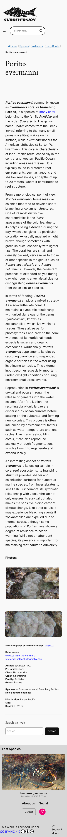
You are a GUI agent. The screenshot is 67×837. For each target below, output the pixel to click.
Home (14, 46)
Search (52, 730)
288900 (49, 645)
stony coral (47, 112)
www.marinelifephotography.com (23, 659)
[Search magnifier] (41, 30)
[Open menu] (4, 31)
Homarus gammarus (33, 793)
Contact (29, 812)
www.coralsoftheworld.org (20, 655)
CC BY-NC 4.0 (10, 831)
